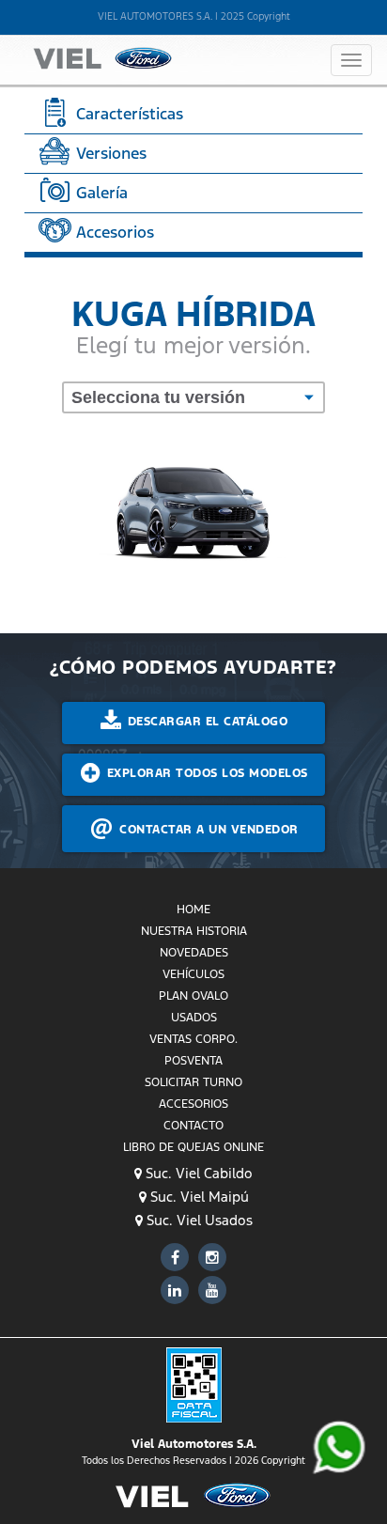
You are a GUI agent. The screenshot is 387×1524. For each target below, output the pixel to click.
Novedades (194, 952)
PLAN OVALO (193, 995)
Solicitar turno (193, 1082)
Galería (99, 192)
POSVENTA (193, 1060)
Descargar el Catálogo (205, 721)
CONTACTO (193, 1125)
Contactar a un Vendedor (207, 829)
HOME (193, 909)
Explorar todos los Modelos (205, 773)
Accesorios (112, 232)
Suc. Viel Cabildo (197, 1173)
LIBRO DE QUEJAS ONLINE (193, 1147)
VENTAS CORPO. (193, 1039)
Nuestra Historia (194, 931)
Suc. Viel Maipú (198, 1196)
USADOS (194, 1017)
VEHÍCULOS (193, 974)
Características (127, 113)
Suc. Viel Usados (198, 1220)
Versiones (109, 153)
